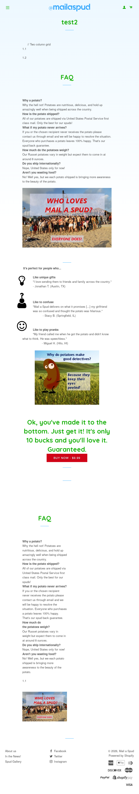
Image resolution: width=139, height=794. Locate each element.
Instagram (60, 761)
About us (10, 751)
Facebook (59, 751)
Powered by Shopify (121, 755)
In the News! (13, 756)
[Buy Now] (67, 460)
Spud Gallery (13, 761)
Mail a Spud (126, 751)
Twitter (57, 756)
